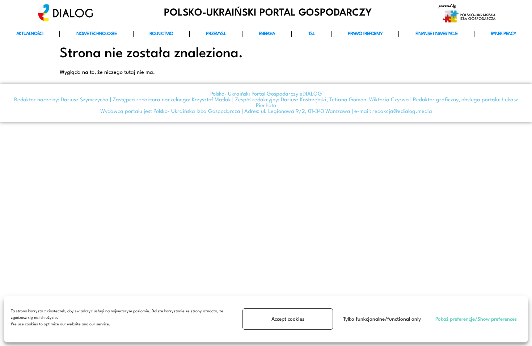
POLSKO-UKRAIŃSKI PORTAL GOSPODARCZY (268, 13)
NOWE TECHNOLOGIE (96, 33)
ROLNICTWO (161, 33)
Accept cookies (287, 319)
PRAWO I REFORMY (365, 33)
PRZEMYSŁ (215, 33)
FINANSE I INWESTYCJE (436, 33)
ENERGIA (267, 33)
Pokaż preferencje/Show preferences (476, 319)
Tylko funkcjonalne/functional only (382, 319)
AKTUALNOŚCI (29, 33)
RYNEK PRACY (503, 33)
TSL (311, 33)
